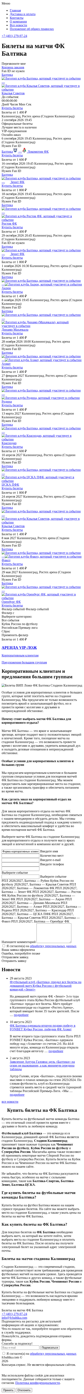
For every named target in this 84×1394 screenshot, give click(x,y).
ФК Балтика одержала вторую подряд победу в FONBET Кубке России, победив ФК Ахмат (42, 1027)
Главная (15, 10)
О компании (18, 21)
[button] (42, 655)
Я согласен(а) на (41, 946)
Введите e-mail (50, 860)
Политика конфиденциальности (37, 1383)
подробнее (21, 1015)
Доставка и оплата (22, 14)
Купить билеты (12, 108)
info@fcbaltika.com (14, 1317)
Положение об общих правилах (32, 29)
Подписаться (50, 1347)
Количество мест (52, 855)
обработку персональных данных (53, 946)
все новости (10, 1101)
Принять (8, 1390)
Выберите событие (15, 872)
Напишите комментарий (19, 942)
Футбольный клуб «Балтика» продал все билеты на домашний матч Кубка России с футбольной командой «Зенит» (45, 985)
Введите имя (49, 851)
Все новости (18, 25)
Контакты (16, 18)
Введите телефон (52, 864)
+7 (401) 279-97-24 (14, 36)
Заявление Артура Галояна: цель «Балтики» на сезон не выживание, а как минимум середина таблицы (42, 1065)
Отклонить (24, 1390)
